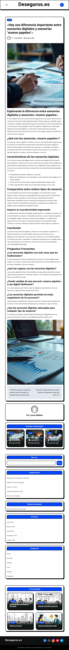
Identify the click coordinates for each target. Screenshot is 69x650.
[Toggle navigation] (6, 5)
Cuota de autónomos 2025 (15, 491)
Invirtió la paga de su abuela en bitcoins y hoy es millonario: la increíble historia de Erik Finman (20, 392)
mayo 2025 (10, 522)
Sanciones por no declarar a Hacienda (18, 478)
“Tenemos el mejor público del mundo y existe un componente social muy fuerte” (47, 392)
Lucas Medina (18, 38)
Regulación (10, 576)
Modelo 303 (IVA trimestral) (15, 482)
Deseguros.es (34, 4)
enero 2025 (10, 531)
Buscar (34, 457)
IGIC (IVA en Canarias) (13, 496)
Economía (10, 558)
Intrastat (9, 572)
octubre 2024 (11, 540)
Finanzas (9, 563)
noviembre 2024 (12, 536)
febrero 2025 (11, 527)
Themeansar (48, 647)
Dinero (9, 554)
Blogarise (39, 647)
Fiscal (9, 20)
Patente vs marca (12, 487)
